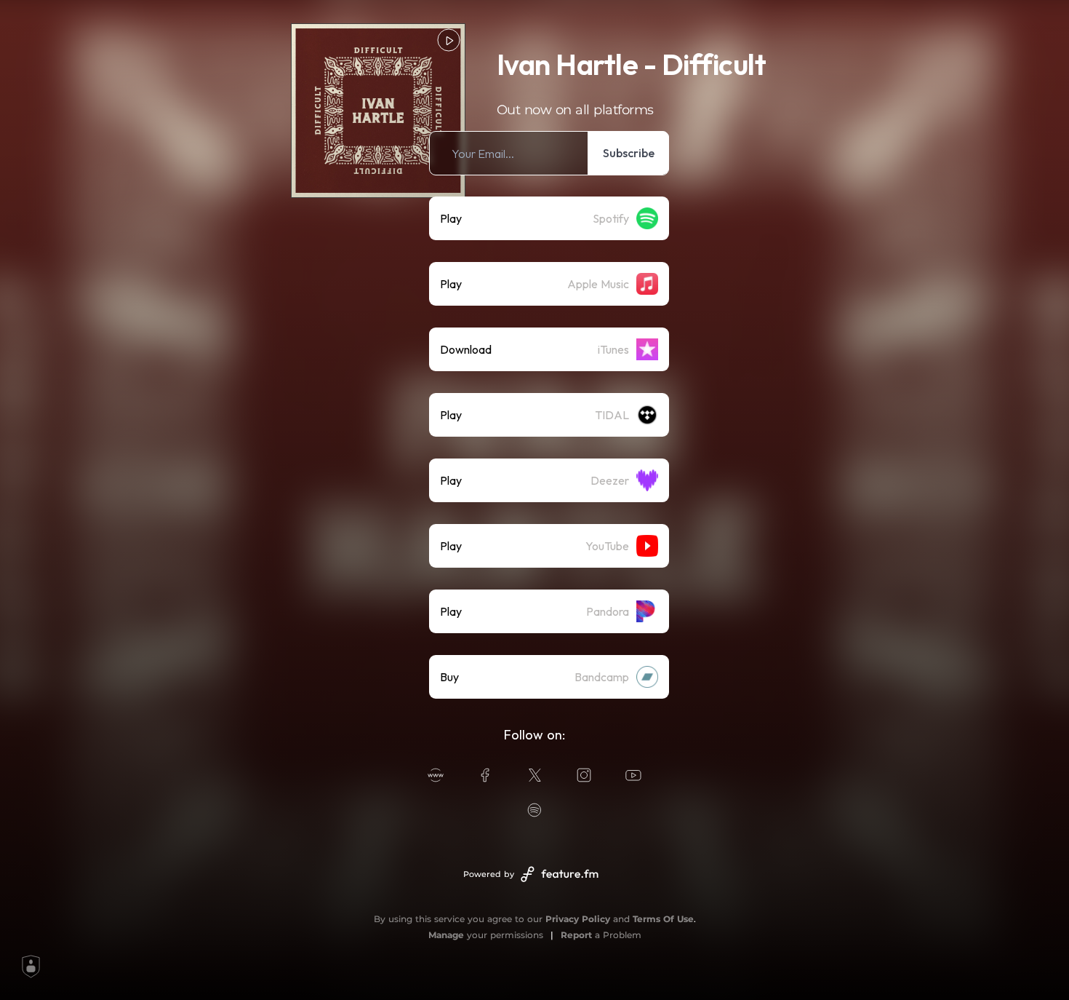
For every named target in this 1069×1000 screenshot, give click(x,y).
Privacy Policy (577, 918)
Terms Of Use (663, 918)
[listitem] (549, 153)
